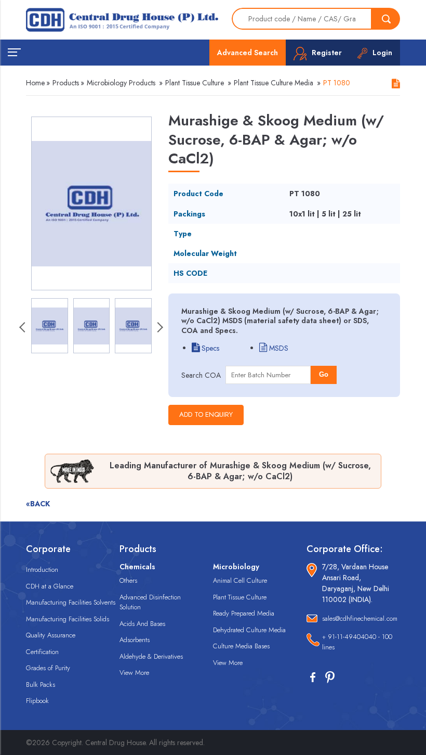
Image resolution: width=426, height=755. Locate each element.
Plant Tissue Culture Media (273, 83)
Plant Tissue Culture (194, 83)
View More (134, 672)
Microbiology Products (121, 83)
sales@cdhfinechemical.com (359, 618)
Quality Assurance (50, 635)
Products (65, 83)
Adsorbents (134, 640)
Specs (209, 348)
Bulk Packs (40, 684)
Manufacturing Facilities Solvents (70, 602)
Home (35, 83)
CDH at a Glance (49, 586)
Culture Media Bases (241, 646)
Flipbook (37, 701)
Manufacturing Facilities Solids (67, 619)
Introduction (42, 569)
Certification (42, 652)
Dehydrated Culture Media (249, 630)
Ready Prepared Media (243, 613)
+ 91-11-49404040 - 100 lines (357, 642)
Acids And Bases (142, 624)
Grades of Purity (48, 668)
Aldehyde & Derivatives (151, 656)
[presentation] (23, 328)
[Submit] (386, 19)
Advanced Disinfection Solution (150, 602)
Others (128, 580)
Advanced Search (247, 52)
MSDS (277, 348)
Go (323, 374)
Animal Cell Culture (240, 580)
